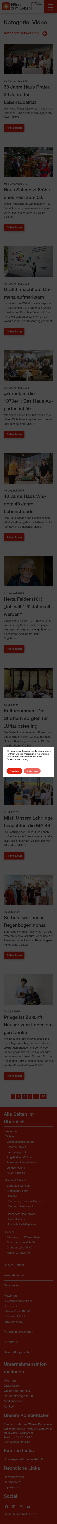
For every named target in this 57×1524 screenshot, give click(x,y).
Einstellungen (32, 771)
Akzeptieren (14, 771)
